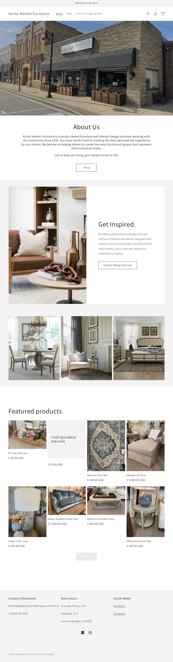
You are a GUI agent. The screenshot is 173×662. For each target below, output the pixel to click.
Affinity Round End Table (139, 541)
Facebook (119, 606)
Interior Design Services (117, 265)
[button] (148, 13)
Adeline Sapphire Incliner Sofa (63, 519)
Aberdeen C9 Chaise (136, 475)
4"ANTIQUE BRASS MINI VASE (63, 439)
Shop (86, 167)
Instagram (119, 613)
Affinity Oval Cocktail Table (100, 519)
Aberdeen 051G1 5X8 (97, 475)
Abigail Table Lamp (18, 541)
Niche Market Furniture (25, 654)
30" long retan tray (17, 453)
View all (86, 556)
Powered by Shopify (45, 654)
